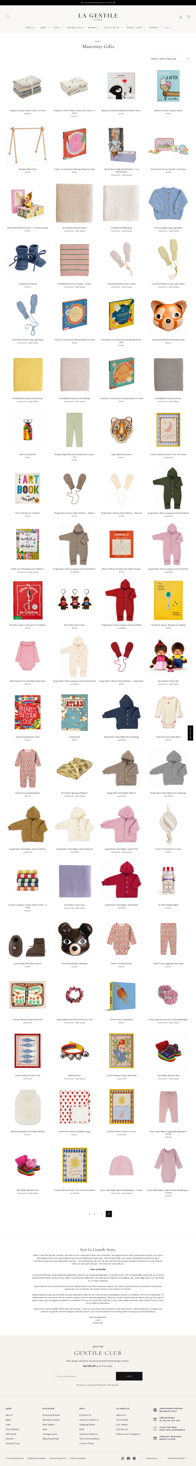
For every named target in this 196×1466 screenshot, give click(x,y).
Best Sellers (49, 1424)
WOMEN (153, 27)
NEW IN (30, 27)
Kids (8, 1424)
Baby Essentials (51, 1438)
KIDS (57, 27)
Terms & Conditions (89, 1438)
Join (129, 1376)
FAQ (81, 1429)
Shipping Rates (87, 1424)
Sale (45, 1429)
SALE (167, 27)
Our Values (122, 1424)
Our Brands (122, 1419)
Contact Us (85, 1415)
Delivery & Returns (89, 1419)
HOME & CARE (135, 27)
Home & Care (13, 1443)
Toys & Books (12, 1429)
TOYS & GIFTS (112, 27)
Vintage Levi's (50, 1434)
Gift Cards (11, 1434)
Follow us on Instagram (128, 1434)
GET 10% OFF (190, 733)
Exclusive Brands (51, 1415)
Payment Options (88, 1434)
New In (9, 1415)
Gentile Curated (51, 1419)
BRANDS (93, 27)
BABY (44, 27)
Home (97, 41)
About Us (121, 1415)
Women (10, 1438)
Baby (8, 1419)
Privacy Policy (86, 1443)
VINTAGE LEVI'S (75, 27)
